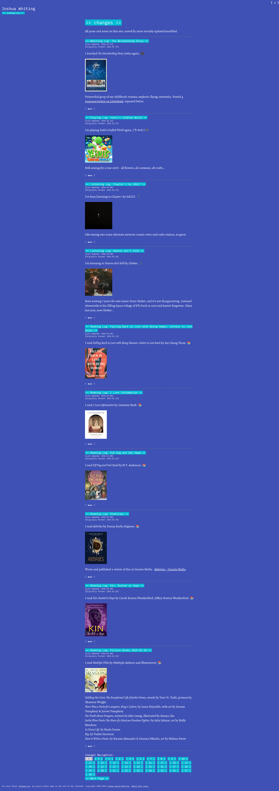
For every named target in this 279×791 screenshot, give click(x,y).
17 (162, 762)
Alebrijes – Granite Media (170, 569)
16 (150, 762)
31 (114, 770)
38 (90, 774)
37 (186, 770)
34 (150, 770)
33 (138, 770)
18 (174, 762)
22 (114, 766)
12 (102, 762)
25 (150, 766)
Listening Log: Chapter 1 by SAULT (115, 184)
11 (90, 762)
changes (103, 22)
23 (126, 766)
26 (162, 766)
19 (186, 762)
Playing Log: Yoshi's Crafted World (116, 117)
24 (138, 766)
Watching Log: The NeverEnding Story (117, 41)
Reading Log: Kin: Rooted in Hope (114, 585)
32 (126, 770)
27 (174, 766)
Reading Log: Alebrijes (107, 514)
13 (114, 762)
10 (183, 759)
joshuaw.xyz (13, 13)
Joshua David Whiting (118, 786)
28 (186, 766)
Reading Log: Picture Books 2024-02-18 (118, 650)
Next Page (97, 778)
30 (102, 770)
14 (126, 762)
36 (174, 770)
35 (162, 770)
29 (90, 770)
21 (102, 766)
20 (90, 766)
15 (138, 762)
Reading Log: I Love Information (114, 392)
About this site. (140, 786)
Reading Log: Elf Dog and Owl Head (115, 452)
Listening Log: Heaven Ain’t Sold (114, 250)
